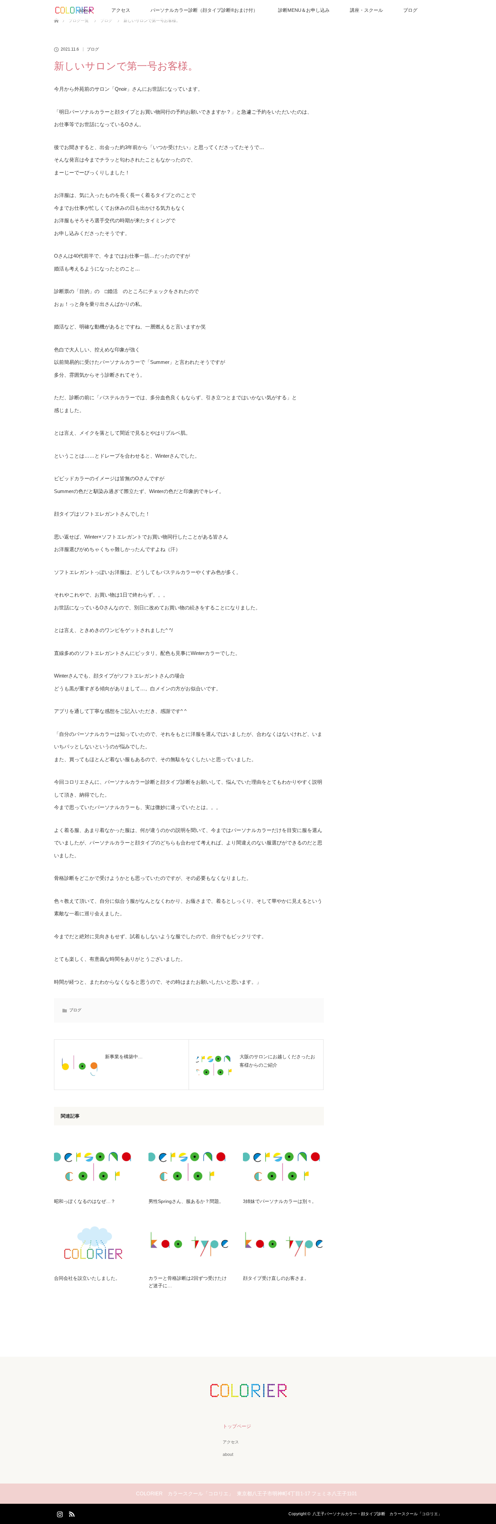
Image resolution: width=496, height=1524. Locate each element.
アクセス (120, 10)
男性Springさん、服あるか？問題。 (186, 1201)
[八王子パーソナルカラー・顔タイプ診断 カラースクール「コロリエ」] (248, 1392)
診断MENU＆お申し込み (304, 10)
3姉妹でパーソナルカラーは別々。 (279, 1201)
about (228, 1454)
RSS (71, 1513)
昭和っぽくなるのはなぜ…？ (84, 1201)
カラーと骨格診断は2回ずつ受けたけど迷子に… (187, 1281)
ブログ (410, 10)
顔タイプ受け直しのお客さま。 (276, 1278)
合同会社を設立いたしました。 (87, 1278)
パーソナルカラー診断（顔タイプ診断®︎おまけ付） (204, 10)
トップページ (237, 1426)
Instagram (59, 1513)
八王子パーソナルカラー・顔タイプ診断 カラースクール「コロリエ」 (377, 1514)
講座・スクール (366, 10)
